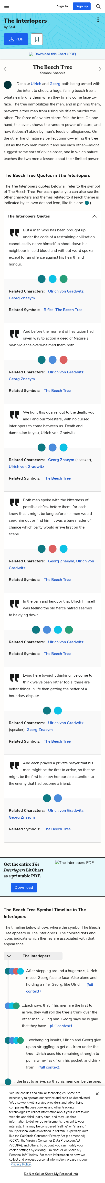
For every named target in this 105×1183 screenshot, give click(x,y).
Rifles (48, 309)
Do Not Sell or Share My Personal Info (51, 1174)
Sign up (82, 6)
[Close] (97, 1093)
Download (24, 887)
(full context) (61, 1026)
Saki (12, 27)
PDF (19, 39)
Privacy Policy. (21, 1164)
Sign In (62, 6)
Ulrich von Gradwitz (66, 291)
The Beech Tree (68, 309)
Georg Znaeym (22, 298)
